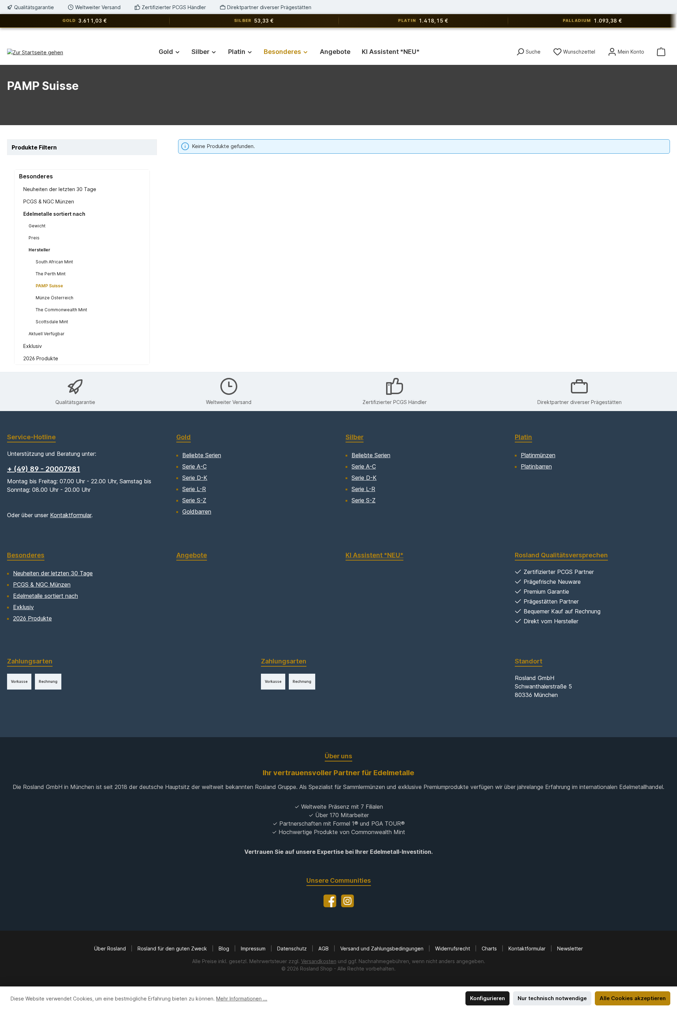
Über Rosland (110, 948)
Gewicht (37, 225)
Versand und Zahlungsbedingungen (382, 948)
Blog (225, 948)
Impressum (254, 948)
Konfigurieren (487, 998)
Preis (34, 237)
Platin (523, 437)
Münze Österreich (54, 297)
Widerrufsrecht (453, 948)
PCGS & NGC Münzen (48, 201)
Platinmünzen (538, 455)
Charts (490, 948)
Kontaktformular (70, 515)
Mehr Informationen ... (241, 999)
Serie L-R (194, 488)
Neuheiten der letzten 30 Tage (59, 189)
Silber (355, 437)
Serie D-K (194, 477)
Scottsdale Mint (52, 321)
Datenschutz (292, 948)
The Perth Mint (51, 273)
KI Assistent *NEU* (374, 555)
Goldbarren (196, 511)
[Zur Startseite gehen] (35, 52)
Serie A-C (194, 466)
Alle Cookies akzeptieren (632, 998)
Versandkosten (318, 961)
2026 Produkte (40, 358)
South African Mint (54, 261)
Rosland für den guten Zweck (173, 948)
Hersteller (39, 249)
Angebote (191, 555)
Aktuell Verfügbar (47, 333)
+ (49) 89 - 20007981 (43, 469)
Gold (183, 437)
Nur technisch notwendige (552, 998)
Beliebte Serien (201, 455)
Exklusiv (32, 346)
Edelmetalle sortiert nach (54, 214)
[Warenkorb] (661, 51)
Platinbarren (536, 466)
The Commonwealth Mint (61, 309)
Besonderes (36, 176)
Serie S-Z (194, 500)
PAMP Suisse (49, 285)
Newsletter (570, 948)
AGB (324, 948)
